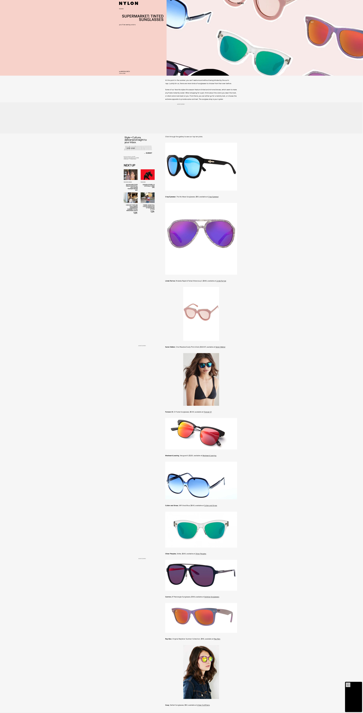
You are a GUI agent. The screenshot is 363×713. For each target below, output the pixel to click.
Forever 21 (208, 412)
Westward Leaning (209, 455)
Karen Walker (220, 347)
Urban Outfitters (203, 705)
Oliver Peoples (200, 554)
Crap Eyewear (213, 197)
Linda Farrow (221, 281)
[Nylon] (128, 3)
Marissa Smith (125, 71)
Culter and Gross (210, 505)
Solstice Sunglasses (211, 597)
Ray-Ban (217, 639)
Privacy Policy (133, 158)
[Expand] (347, 683)
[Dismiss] (359, 683)
